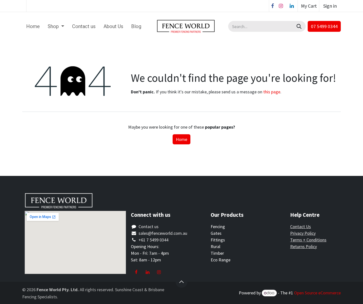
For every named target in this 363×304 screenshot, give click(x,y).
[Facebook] (272, 5)
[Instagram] (281, 6)
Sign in (330, 6)
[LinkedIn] (292, 6)
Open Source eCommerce (317, 293)
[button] (181, 282)
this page (271, 92)
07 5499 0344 (324, 26)
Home (181, 139)
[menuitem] (33, 26)
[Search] (299, 26)
